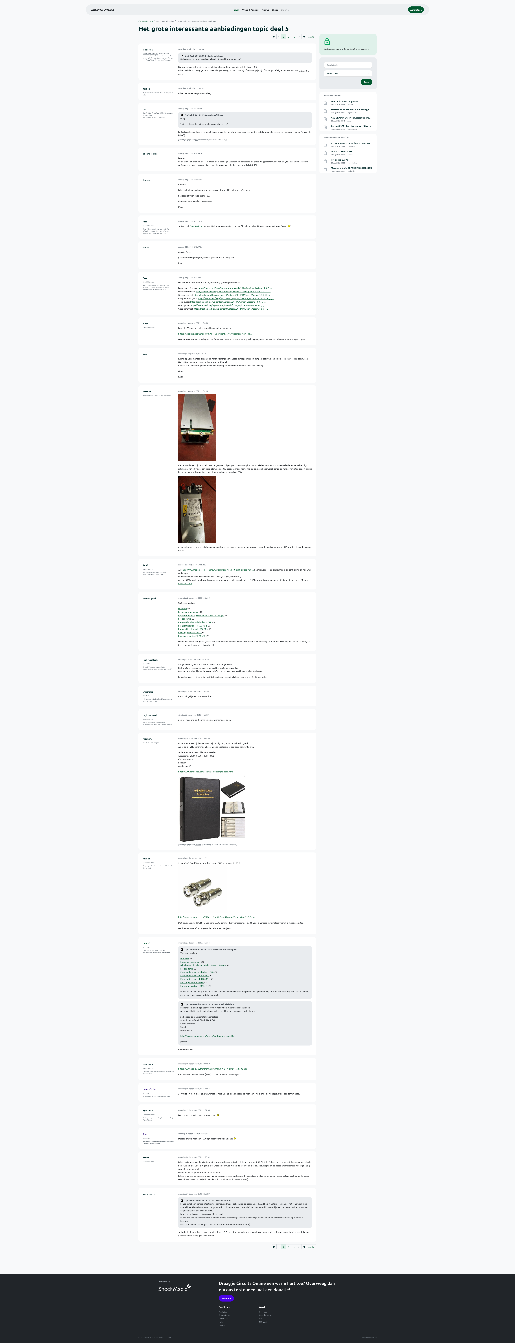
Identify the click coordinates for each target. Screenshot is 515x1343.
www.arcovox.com (159, 233)
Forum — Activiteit (332, 95)
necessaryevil (149, 598)
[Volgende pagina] (299, 36)
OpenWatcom (196, 226)
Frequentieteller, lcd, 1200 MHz (193, 629)
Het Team (263, 1312)
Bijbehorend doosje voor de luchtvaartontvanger (201, 615)
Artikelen (223, 1312)
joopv (145, 323)
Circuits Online (144, 21)
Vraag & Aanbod (250, 9)
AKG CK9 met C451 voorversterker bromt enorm (355, 117)
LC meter (182, 608)
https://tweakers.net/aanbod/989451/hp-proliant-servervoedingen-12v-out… (215, 333)
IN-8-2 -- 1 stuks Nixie (341, 151)
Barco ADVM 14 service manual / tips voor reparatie (357, 125)
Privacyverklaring (369, 1337)
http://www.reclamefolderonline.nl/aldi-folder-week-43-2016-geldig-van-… (218, 569)
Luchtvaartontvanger (188, 611)
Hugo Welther (150, 1089)
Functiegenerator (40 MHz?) (191, 635)
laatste (311, 36)
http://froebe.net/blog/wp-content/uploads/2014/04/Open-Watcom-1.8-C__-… (231, 308)
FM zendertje (184, 618)
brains (146, 1157)
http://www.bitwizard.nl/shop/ (154, 117)
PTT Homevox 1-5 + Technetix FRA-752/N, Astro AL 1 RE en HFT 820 (364, 143)
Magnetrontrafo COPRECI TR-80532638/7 (351, 167)
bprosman (148, 1064)
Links (221, 1322)
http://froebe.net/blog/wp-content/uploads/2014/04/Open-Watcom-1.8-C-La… (236, 288)
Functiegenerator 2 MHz (190, 632)
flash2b (146, 858)
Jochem (146, 88)
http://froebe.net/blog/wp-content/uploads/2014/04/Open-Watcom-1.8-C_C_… (232, 294)
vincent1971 (149, 1194)
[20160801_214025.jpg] (197, 427)
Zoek (366, 81)
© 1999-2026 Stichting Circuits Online (154, 1337)
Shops (275, 9)
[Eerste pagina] (274, 36)
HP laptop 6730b (339, 159)
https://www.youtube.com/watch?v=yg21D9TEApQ (155, 573)
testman (147, 391)
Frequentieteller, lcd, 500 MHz (192, 625)
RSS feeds (263, 1322)
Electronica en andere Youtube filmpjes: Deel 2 (354, 109)
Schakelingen (224, 1315)
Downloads (223, 1318)
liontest (146, 179)
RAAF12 (147, 565)
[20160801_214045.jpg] (197, 509)
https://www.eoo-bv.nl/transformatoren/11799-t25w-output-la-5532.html (213, 1068)
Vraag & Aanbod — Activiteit (336, 137)
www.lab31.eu (185, 583)
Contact (222, 1325)
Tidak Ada (148, 49)
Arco (145, 221)
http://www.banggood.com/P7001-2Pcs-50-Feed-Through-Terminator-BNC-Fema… (217, 917)
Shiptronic (148, 691)
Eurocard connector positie (344, 101)
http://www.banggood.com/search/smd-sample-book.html (205, 771)
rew (144, 108)
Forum (236, 9)
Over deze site (265, 1315)
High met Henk (150, 659)
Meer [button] (283, 9)
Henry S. (147, 943)
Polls (261, 1318)
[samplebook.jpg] (211, 808)
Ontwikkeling (168, 21)
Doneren (226, 1298)
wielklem (147, 738)
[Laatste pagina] (303, 36)
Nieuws (265, 9)
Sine (145, 1134)
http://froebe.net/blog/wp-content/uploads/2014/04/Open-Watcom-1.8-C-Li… (233, 291)
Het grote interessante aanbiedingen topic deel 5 (197, 21)
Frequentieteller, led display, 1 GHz (195, 622)
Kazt (145, 354)
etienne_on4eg (150, 153)
